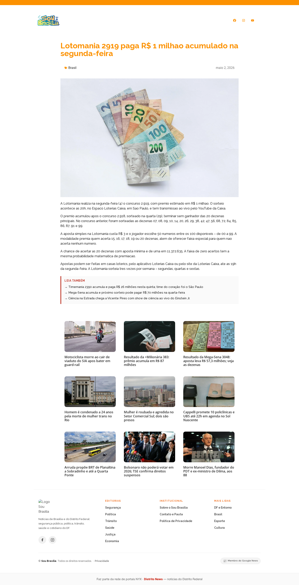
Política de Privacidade (176, 521)
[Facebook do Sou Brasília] (42, 540)
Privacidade (102, 561)
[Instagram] (243, 20)
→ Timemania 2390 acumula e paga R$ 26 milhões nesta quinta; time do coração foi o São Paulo (133, 287)
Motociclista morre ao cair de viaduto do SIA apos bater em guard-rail (87, 361)
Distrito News (153, 579)
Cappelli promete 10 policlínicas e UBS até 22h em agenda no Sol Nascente (209, 416)
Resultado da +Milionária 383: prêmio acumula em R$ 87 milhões (146, 361)
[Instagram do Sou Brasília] (52, 540)
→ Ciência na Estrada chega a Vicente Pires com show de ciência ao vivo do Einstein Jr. (127, 298)
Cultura (219, 527)
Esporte (219, 521)
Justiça (110, 534)
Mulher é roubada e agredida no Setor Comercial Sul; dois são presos (149, 416)
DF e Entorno (223, 507)
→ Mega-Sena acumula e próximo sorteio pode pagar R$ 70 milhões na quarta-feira (124, 292)
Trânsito (111, 521)
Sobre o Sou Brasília (174, 507)
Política (110, 514)
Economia (112, 541)
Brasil (72, 68)
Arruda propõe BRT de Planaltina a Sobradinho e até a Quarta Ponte (89, 471)
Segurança (113, 507)
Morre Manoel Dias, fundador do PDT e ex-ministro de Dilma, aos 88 (208, 471)
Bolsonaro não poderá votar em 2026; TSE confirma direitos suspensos (149, 471)
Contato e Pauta (171, 514)
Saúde (109, 527)
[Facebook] (234, 20)
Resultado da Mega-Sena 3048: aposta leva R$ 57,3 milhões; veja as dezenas (208, 361)
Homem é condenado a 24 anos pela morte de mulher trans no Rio (88, 416)
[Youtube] (252, 20)
